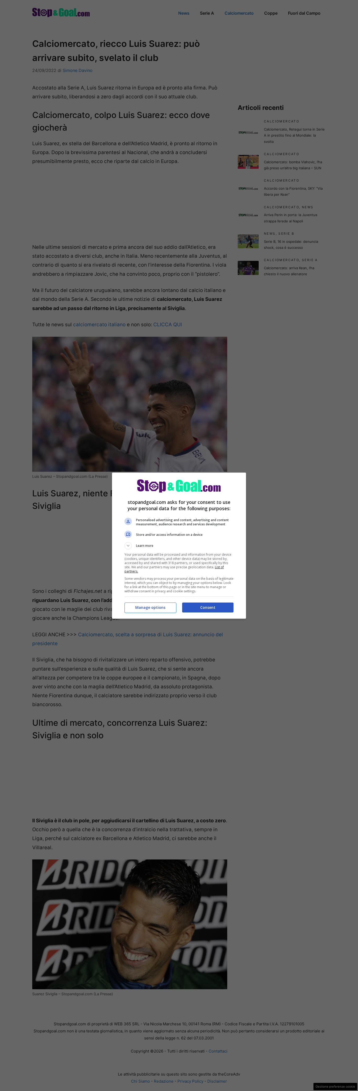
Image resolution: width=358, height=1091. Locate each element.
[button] (179, 545)
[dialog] (179, 546)
